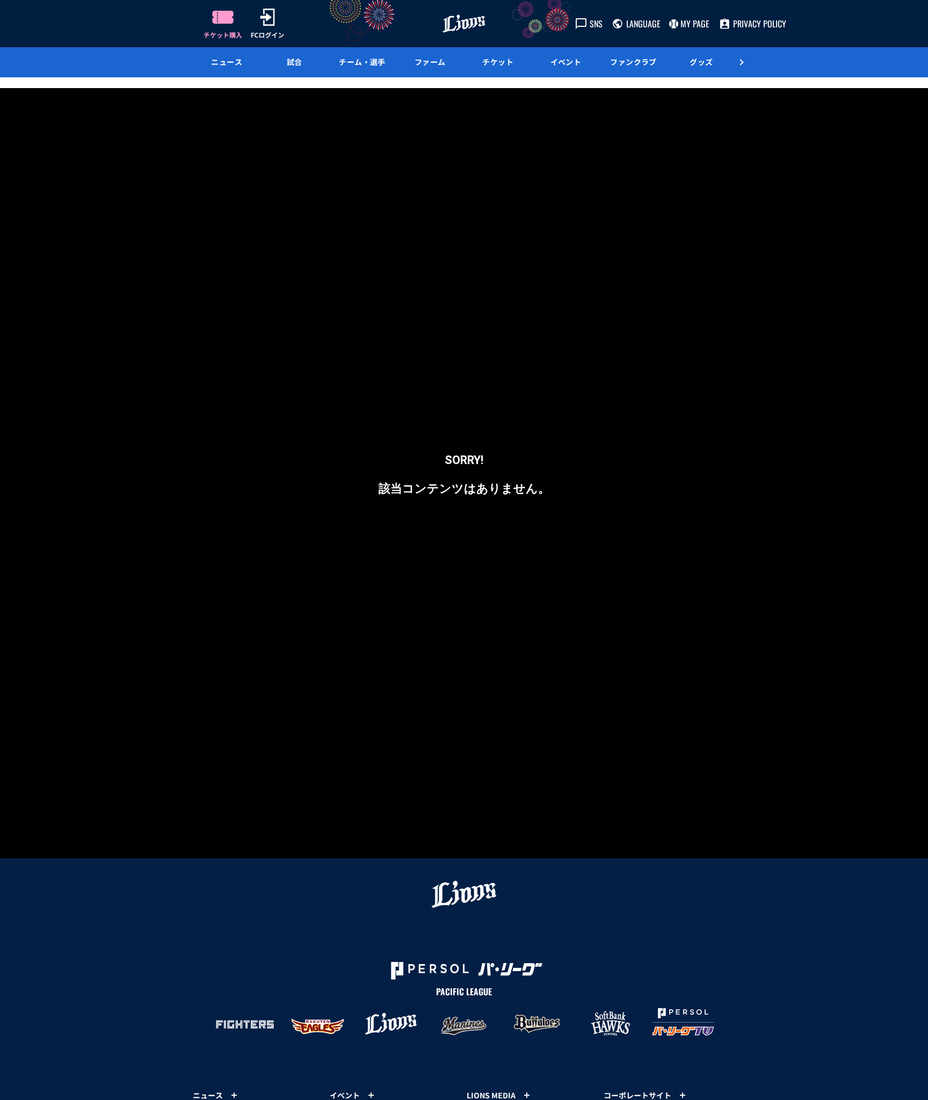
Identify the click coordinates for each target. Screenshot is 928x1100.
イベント (566, 61)
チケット (497, 61)
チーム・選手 (362, 61)
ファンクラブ (633, 61)
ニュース (226, 61)
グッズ (701, 61)
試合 (294, 61)
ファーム (430, 61)
